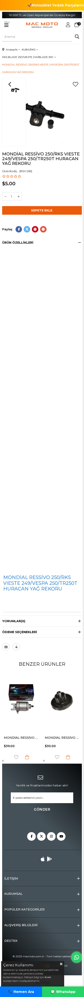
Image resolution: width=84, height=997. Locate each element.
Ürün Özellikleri (17, 243)
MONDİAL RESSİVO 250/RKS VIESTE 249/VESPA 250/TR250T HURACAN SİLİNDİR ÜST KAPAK (63, 738)
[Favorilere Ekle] (75, 84)
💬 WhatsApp (63, 992)
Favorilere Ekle (17, 757)
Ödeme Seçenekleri (19, 632)
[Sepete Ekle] (28, 757)
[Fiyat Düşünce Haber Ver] (16, 646)
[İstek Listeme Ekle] (6, 646)
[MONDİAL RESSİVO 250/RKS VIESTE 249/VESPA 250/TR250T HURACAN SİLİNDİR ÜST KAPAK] (63, 701)
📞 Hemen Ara (21, 992)
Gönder (42, 809)
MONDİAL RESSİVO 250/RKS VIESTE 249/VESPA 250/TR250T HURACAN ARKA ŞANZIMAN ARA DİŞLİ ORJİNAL (22, 738)
